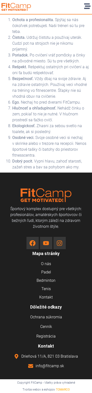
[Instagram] (59, 243)
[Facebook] (32, 243)
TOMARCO (63, 389)
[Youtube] (46, 243)
